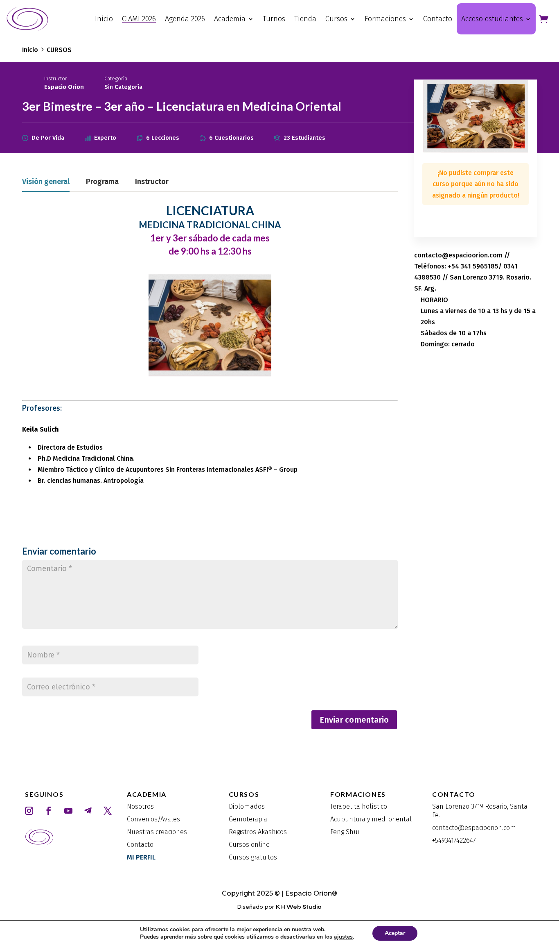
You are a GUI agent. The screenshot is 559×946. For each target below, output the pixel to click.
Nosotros (140, 806)
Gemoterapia (248, 819)
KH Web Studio (299, 907)
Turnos (274, 18)
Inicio (104, 18)
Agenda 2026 (185, 18)
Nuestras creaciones (157, 832)
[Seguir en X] (107, 811)
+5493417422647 (454, 840)
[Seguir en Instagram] (29, 811)
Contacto (437, 18)
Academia (230, 18)
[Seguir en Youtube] (68, 811)
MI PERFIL (141, 857)
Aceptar (395, 933)
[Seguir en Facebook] (49, 811)
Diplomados (247, 806)
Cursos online (249, 844)
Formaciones (385, 18)
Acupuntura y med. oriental (371, 819)
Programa (102, 182)
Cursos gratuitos (253, 857)
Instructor (55, 78)
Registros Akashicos (258, 832)
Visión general (46, 182)
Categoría (115, 78)
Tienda (305, 18)
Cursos (336, 18)
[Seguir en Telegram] (88, 811)
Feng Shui (344, 832)
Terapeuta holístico (358, 806)
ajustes (343, 937)
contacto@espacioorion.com (474, 828)
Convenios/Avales (153, 819)
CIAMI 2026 (139, 18)
